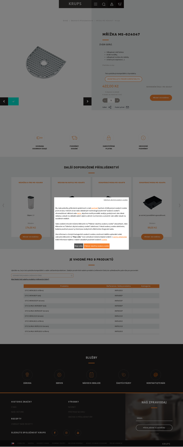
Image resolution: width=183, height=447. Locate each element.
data (79, 213)
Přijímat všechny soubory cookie (97, 246)
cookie (104, 240)
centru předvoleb (120, 237)
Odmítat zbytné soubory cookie (116, 200)
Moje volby (79, 246)
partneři (94, 208)
